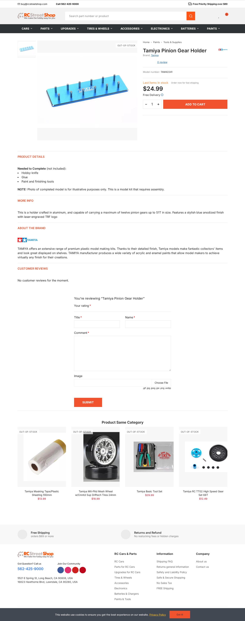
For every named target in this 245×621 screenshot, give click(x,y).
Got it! (179, 614)
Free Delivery (151, 95)
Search (191, 16)
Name (129, 317)
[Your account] (213, 15)
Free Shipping (40, 532)
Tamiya (155, 55)
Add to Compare (57, 433)
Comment (80, 333)
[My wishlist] (219, 15)
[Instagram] (68, 570)
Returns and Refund (147, 532)
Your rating (81, 305)
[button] (32, 4)
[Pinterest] (82, 570)
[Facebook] (60, 570)
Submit (88, 402)
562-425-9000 (30, 569)
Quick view (57, 440)
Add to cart (195, 104)
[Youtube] (75, 570)
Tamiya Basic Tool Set (149, 491)
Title (77, 317)
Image (78, 376)
